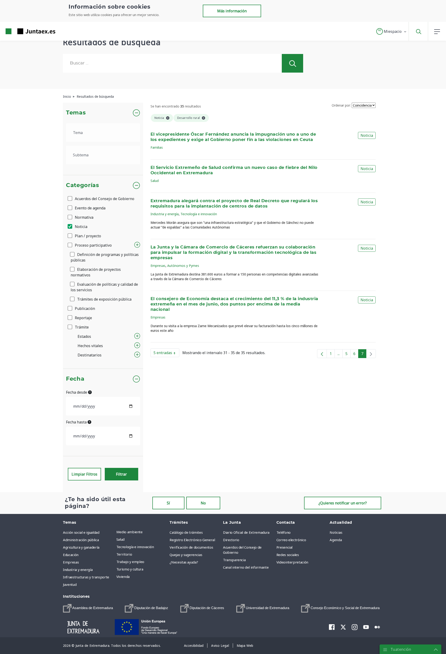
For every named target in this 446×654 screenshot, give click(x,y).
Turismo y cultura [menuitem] (129, 569)
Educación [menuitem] (71, 554)
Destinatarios (90, 355)
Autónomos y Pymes (183, 265)
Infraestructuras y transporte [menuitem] (86, 577)
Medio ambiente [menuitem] (129, 532)
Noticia (80, 226)
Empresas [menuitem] (71, 562)
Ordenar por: (341, 105)
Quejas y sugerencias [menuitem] (186, 554)
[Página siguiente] (371, 353)
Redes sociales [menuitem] (287, 554)
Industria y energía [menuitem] (77, 569)
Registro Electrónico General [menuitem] (192, 539)
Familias (157, 147)
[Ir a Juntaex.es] (22, 31)
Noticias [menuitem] (336, 532)
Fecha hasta (77, 422)
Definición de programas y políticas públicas (105, 257)
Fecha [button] (75, 379)
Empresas (158, 265)
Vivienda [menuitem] (123, 576)
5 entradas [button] (166, 353)
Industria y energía (165, 214)
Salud (155, 180)
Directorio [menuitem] (231, 539)
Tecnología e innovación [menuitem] (135, 546)
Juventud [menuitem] (69, 584)
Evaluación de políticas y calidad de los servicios (104, 287)
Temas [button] (76, 113)
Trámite (81, 327)
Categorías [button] (82, 185)
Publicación (84, 308)
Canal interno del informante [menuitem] (246, 567)
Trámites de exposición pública (103, 299)
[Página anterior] (322, 353)
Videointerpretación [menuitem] (292, 562)
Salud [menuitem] (120, 539)
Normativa (83, 217)
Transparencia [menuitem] (234, 559)
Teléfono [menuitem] (283, 532)
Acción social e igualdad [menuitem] (81, 532)
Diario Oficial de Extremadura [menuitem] (246, 532)
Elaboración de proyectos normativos (96, 272)
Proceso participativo (93, 245)
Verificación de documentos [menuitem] (191, 547)
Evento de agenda (89, 208)
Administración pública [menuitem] (81, 539)
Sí (168, 503)
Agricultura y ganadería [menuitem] (81, 547)
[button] (391, 31)
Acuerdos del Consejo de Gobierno (104, 198)
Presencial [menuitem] (284, 547)
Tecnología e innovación (198, 214)
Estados (84, 336)
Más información (232, 10)
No (203, 503)
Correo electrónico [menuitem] (291, 539)
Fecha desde (77, 392)
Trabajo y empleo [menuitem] (130, 561)
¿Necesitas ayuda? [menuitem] (184, 562)
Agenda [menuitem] (336, 539)
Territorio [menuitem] (124, 554)
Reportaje (83, 317)
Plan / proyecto (87, 235)
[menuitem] (88, 608)
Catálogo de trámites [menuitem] (186, 532)
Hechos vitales (90, 345)
